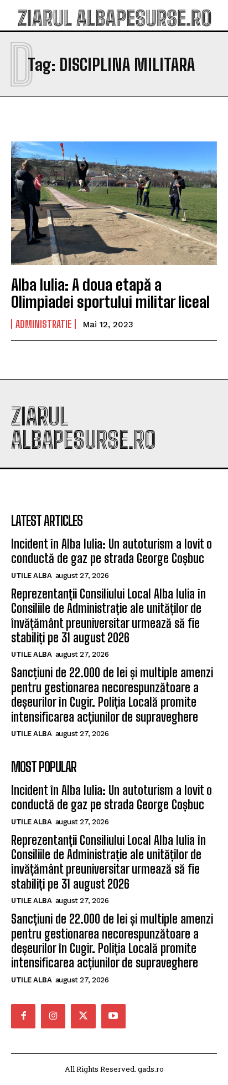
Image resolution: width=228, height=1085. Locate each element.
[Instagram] (53, 1016)
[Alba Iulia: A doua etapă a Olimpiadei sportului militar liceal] (114, 203)
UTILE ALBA (31, 575)
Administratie (43, 324)
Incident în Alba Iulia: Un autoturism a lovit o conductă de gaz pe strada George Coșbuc (111, 551)
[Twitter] (83, 1016)
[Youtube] (113, 1016)
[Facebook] (23, 1016)
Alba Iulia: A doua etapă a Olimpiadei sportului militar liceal (110, 293)
